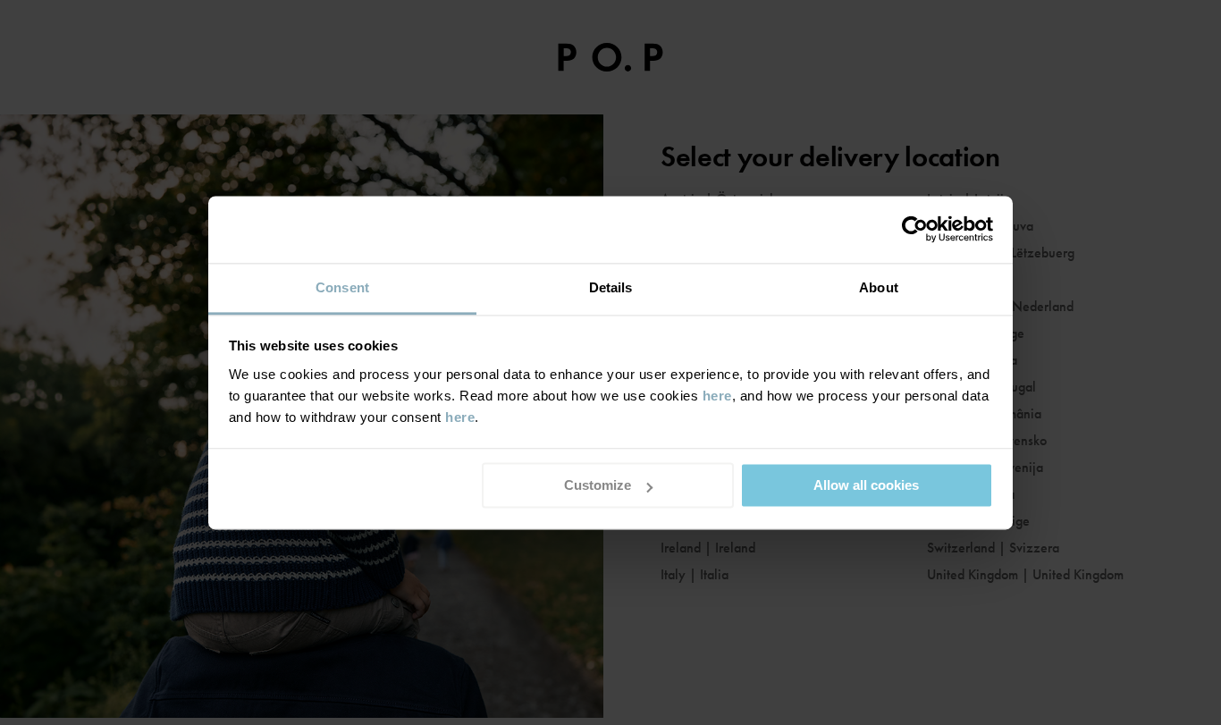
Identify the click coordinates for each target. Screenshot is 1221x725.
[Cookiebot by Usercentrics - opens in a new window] (915, 228)
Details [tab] (611, 287)
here (717, 395)
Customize (597, 485)
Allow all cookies (866, 485)
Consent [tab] (342, 287)
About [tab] (878, 287)
